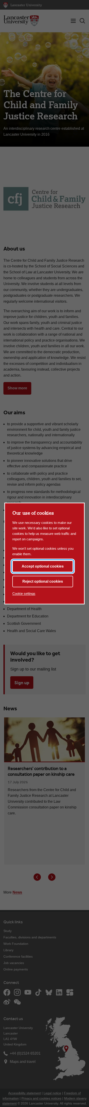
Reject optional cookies (42, 581)
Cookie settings (23, 593)
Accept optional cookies (43, 566)
